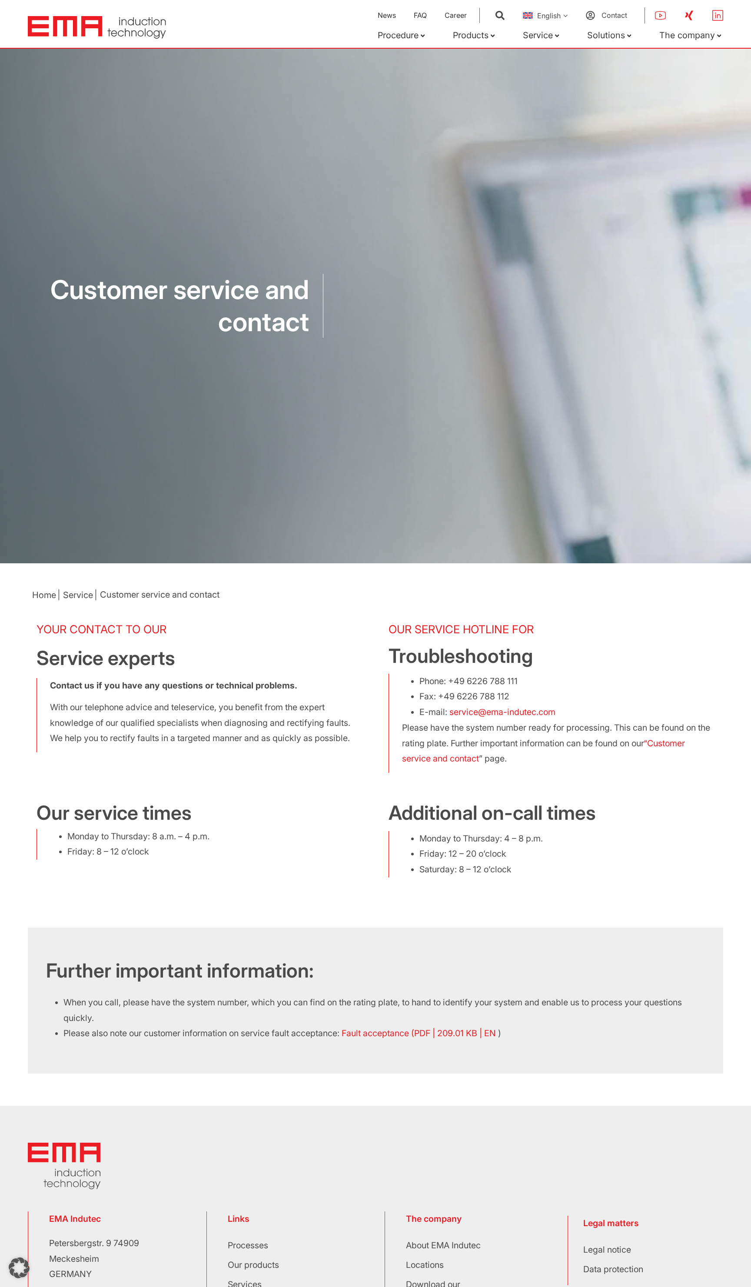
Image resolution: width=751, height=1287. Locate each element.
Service (538, 35)
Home (44, 595)
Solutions (606, 35)
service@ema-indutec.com (502, 712)
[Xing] (689, 15)
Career (456, 15)
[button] (19, 1268)
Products (470, 35)
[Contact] (590, 15)
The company (687, 35)
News (387, 15)
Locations (425, 1265)
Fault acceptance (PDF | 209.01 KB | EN (419, 1033)
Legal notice (607, 1249)
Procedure (398, 35)
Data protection (613, 1269)
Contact (614, 15)
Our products (253, 1265)
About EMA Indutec (443, 1245)
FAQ (420, 15)
